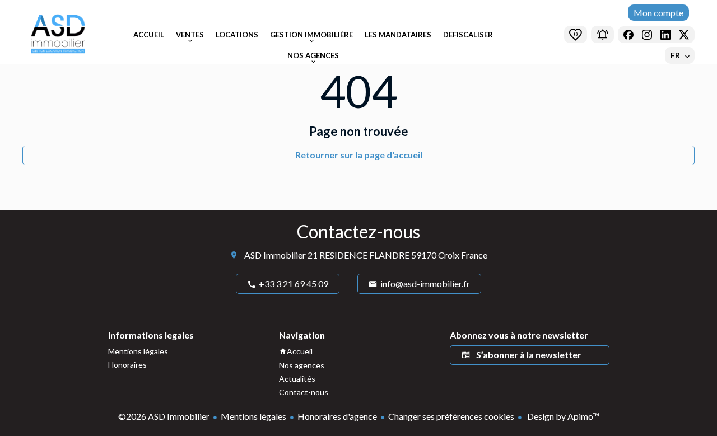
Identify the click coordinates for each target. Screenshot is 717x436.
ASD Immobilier (275, 255)
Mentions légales (253, 416)
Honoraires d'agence (337, 416)
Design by (562, 416)
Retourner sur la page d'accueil (358, 154)
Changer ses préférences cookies (451, 416)
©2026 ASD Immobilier (163, 416)
